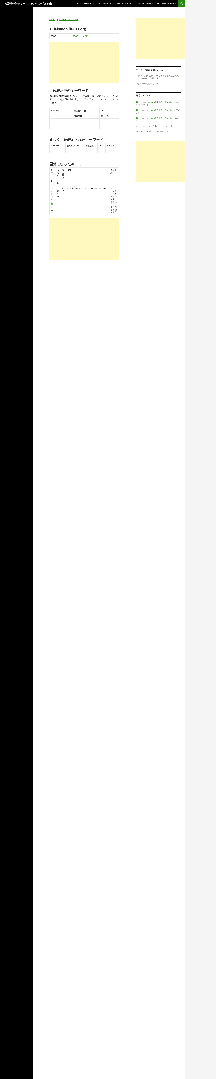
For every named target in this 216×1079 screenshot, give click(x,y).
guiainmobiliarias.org (68, 19)
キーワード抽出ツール (125, 3)
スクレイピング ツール (145, 3)
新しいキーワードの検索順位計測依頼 (153, 102)
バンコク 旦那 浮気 (144, 131)
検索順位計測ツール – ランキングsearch (28, 3)
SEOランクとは (80, 36)
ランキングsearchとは (85, 3)
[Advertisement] (84, 62)
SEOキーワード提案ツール (166, 3)
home (52, 19)
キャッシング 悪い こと (52, 200)
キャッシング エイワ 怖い (147, 126)
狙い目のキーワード (105, 3)
